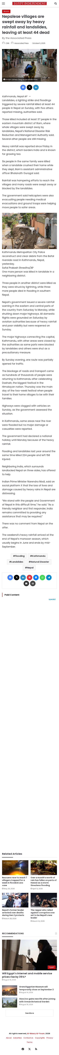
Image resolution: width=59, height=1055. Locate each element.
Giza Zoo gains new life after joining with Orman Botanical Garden (37, 1000)
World (6, 11)
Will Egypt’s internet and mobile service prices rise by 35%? (27, 975)
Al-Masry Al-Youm (36, 1033)
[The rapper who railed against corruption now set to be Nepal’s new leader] (44, 900)
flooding (20, 556)
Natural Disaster (40, 561)
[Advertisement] (29, 726)
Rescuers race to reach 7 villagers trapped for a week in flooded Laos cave (14, 881)
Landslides (17, 561)
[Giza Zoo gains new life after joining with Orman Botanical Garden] (9, 1002)
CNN (7, 43)
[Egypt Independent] (29, 3)
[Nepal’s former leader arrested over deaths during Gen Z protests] (15, 900)
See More (29, 1013)
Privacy (50, 1038)
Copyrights (40, 1038)
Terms (29, 1042)
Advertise (17, 1038)
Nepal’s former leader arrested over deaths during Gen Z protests (13, 913)
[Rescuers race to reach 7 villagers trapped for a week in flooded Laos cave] (15, 867)
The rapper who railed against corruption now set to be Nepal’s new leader (43, 914)
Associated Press (21, 43)
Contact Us (28, 1038)
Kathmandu (38, 556)
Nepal (30, 567)
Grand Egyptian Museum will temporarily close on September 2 (36, 988)
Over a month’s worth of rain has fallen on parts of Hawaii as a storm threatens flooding (44, 881)
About (8, 1038)
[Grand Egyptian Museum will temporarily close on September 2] (9, 990)
